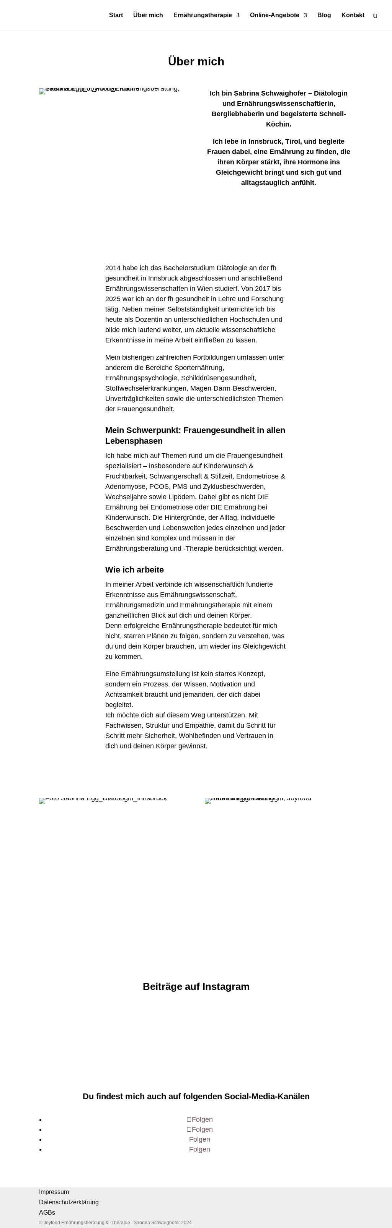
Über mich (148, 15)
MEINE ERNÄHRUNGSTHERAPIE (279, 206)
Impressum (54, 1192)
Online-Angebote (274, 15)
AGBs (47, 1212)
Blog (324, 15)
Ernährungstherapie (202, 15)
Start (116, 15)
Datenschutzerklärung (69, 1202)
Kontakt (352, 15)
